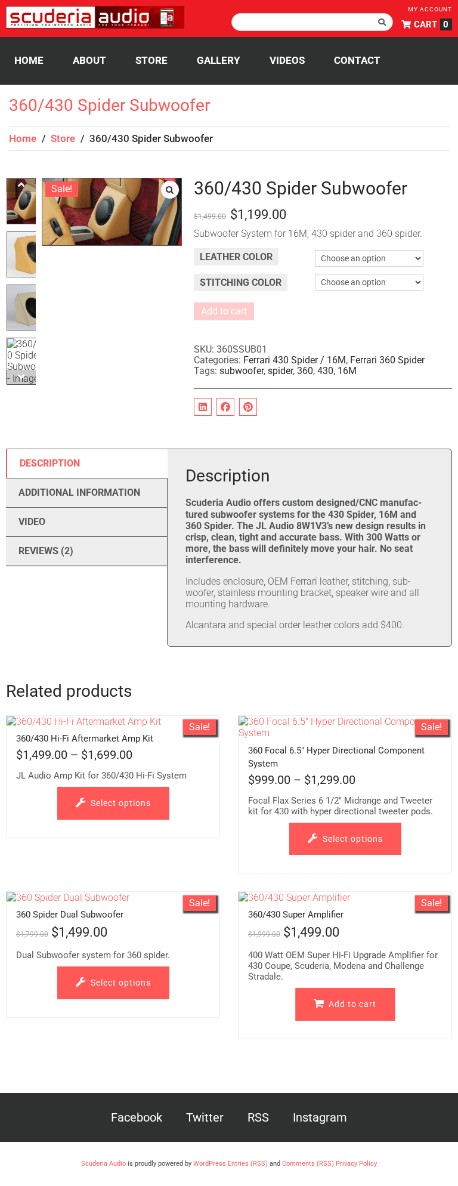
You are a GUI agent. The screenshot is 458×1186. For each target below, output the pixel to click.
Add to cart (224, 311)
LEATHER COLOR (236, 256)
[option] (29, 204)
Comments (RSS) (308, 1164)
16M (347, 370)
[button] (170, 190)
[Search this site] (312, 22)
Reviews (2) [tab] (45, 551)
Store (63, 138)
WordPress (209, 1164)
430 (325, 370)
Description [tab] (50, 463)
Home (22, 138)
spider (280, 370)
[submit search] (382, 22)
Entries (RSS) (248, 1164)
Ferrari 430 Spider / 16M (294, 360)
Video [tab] (31, 521)
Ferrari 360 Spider (387, 360)
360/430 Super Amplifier (296, 914)
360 (305, 370)
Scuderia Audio (103, 1164)
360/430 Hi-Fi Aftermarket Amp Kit (84, 738)
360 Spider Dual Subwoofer (69, 914)
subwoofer (241, 370)
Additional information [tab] (79, 492)
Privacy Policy (356, 1164)
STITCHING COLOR (240, 282)
